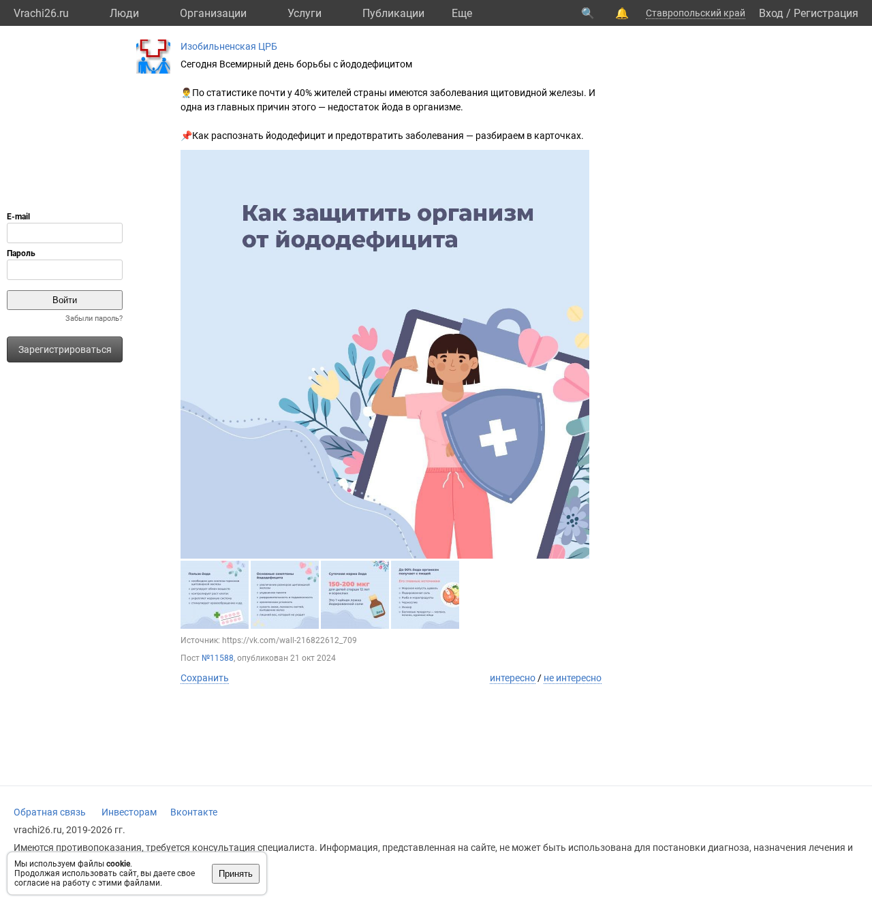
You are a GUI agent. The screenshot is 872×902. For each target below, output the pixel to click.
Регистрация (826, 13)
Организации (213, 13)
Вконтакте (193, 812)
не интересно (573, 677)
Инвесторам (129, 812)
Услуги (304, 13)
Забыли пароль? (94, 318)
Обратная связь (50, 812)
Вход (771, 13)
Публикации (393, 13)
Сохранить (205, 677)
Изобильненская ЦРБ (229, 46)
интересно (512, 677)
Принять (236, 874)
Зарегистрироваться (65, 349)
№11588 (218, 658)
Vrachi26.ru (41, 13)
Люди (124, 13)
